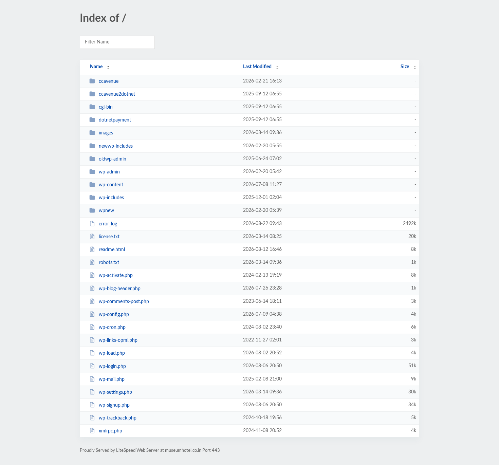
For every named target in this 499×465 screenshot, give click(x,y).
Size (405, 66)
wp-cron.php (112, 327)
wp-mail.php (112, 379)
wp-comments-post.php (124, 301)
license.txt (109, 237)
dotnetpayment (115, 120)
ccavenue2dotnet (117, 94)
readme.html (112, 249)
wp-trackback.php (117, 418)
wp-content (111, 185)
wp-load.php (112, 353)
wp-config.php (114, 314)
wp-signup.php (114, 405)
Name (96, 66)
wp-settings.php (115, 392)
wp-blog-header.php (120, 288)
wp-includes (111, 198)
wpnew (106, 210)
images (106, 133)
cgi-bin (106, 107)
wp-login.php (112, 366)
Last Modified (257, 66)
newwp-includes (116, 146)
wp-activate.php (116, 275)
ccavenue (108, 81)
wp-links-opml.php (118, 340)
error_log (108, 224)
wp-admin (109, 172)
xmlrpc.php (110, 431)
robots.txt (109, 262)
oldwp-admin (112, 159)
